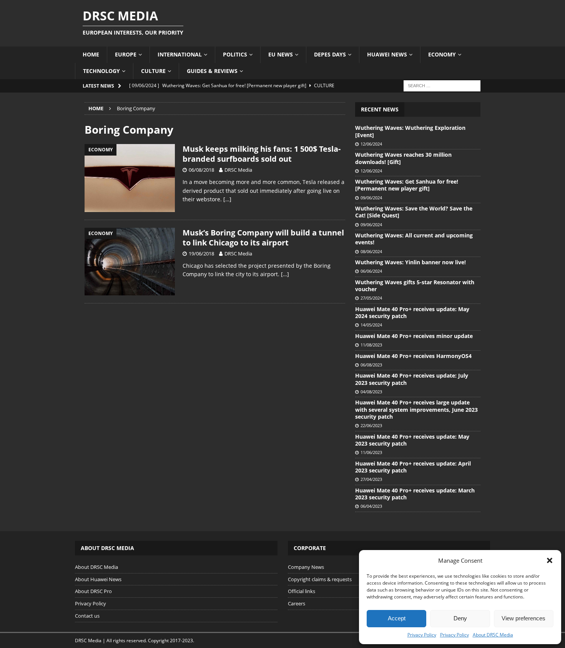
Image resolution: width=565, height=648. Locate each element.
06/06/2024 (371, 271)
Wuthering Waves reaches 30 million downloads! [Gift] (403, 158)
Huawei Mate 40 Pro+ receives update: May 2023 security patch (412, 440)
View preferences (523, 618)
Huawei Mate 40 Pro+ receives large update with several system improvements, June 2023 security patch (416, 409)
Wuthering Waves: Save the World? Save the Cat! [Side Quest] (413, 212)
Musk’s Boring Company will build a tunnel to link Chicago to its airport (263, 237)
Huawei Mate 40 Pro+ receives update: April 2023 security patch (413, 467)
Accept (396, 618)
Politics (235, 54)
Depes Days (330, 54)
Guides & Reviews (212, 71)
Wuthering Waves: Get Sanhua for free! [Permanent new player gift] (406, 185)
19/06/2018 (201, 253)
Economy (442, 54)
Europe (125, 54)
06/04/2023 (371, 506)
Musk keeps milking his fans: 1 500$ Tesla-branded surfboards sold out (262, 154)
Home (91, 54)
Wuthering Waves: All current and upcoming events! (414, 239)
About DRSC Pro (93, 591)
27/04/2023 (371, 479)
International (180, 54)
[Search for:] (442, 85)
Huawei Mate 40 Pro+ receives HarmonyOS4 (413, 356)
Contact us (87, 615)
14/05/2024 (371, 325)
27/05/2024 (371, 298)
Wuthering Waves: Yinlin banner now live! (410, 262)
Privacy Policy (421, 634)
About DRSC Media (493, 634)
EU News (280, 54)
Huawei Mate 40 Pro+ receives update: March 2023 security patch (415, 494)
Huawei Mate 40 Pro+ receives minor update (414, 336)
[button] (549, 560)
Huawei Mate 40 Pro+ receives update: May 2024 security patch (412, 312)
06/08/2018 (201, 169)
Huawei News (387, 54)
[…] (227, 199)
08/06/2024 (371, 251)
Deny (460, 618)
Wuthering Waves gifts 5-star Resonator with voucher (414, 285)
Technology (101, 71)
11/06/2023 (371, 452)
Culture (153, 71)
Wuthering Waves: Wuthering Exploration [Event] (410, 131)
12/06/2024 (371, 144)
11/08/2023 (371, 345)
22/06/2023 (371, 425)
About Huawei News (98, 579)
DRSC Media (238, 169)
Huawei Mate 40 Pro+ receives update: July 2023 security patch (411, 379)
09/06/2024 (371, 198)
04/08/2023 (371, 391)
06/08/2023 (371, 365)
